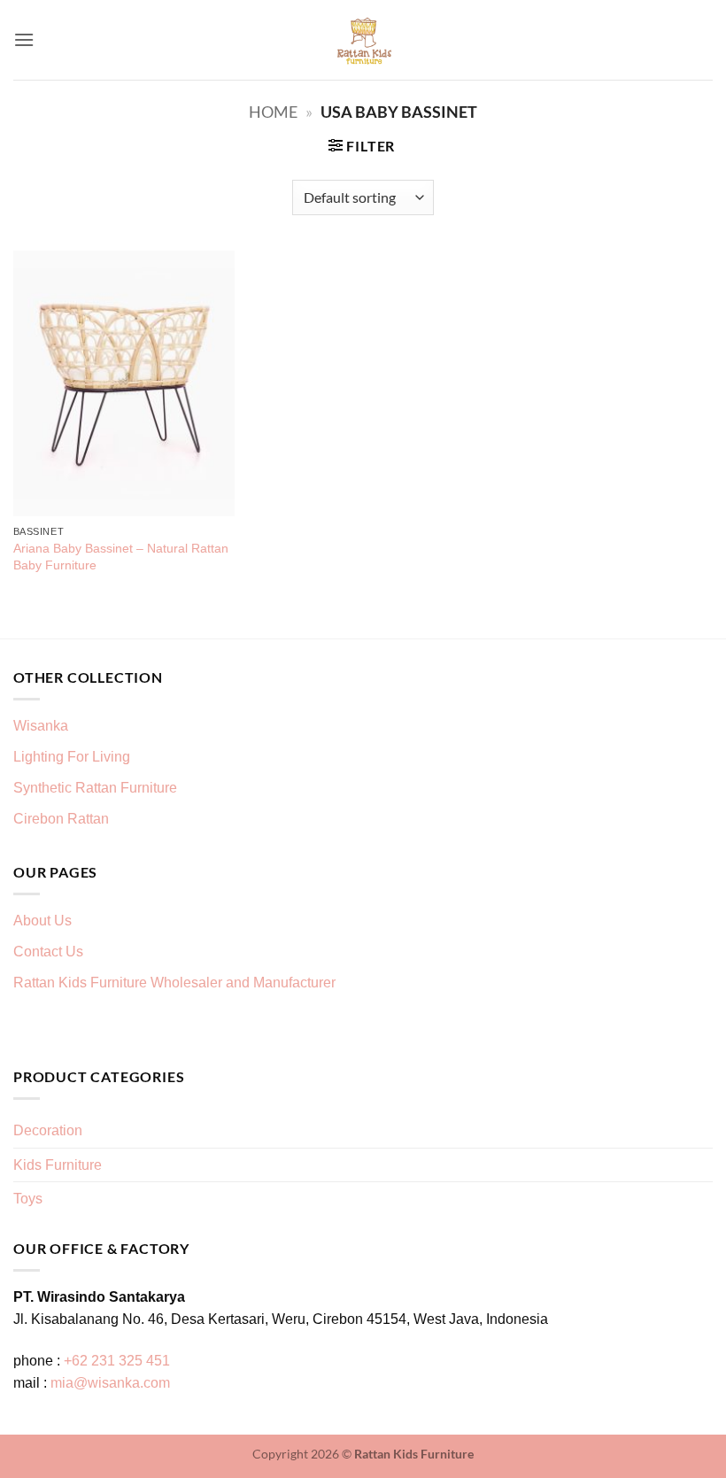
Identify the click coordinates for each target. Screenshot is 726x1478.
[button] (24, 39)
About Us (42, 920)
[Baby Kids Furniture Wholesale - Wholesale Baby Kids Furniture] (363, 40)
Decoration (47, 1130)
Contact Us (48, 951)
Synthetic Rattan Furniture (97, 787)
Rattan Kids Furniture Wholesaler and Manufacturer (174, 982)
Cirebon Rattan (61, 818)
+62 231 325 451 (117, 1360)
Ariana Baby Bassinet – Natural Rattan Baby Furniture (120, 556)
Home (273, 111)
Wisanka (42, 725)
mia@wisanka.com (110, 1382)
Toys (27, 1198)
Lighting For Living (71, 756)
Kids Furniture (57, 1164)
